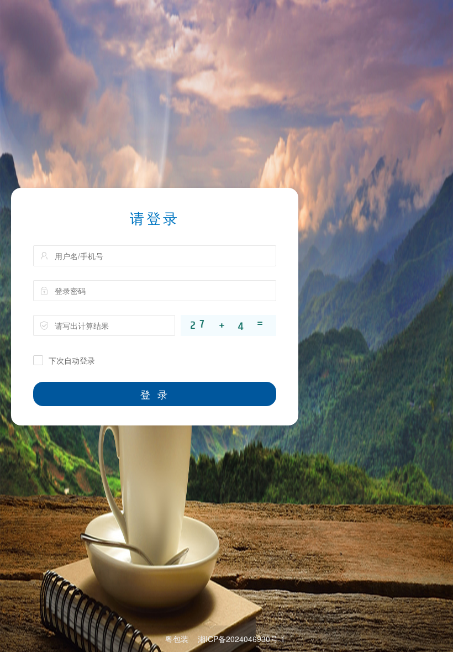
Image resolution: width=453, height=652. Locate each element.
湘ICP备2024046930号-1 (241, 638)
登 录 (155, 394)
